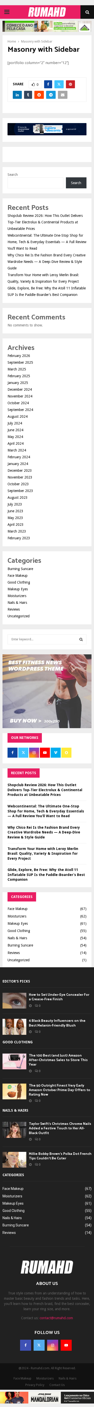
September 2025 (20, 362)
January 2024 (18, 464)
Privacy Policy (34, 1385)
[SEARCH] (81, 639)
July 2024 (15, 423)
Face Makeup (18, 576)
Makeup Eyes (18, 589)
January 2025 (18, 383)
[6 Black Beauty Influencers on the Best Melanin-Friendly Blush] (14, 1027)
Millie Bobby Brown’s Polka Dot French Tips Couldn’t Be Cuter (60, 1156)
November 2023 (20, 477)
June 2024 (15, 430)
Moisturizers (17, 596)
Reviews (14, 609)
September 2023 (20, 491)
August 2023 (18, 498)
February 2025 (19, 376)
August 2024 (18, 416)
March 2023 (17, 531)
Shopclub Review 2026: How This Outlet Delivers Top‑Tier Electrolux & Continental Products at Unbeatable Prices (45, 222)
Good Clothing (19, 582)
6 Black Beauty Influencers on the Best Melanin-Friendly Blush (57, 1023)
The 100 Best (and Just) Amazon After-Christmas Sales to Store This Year (58, 1060)
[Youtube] (66, 1345)
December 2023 (20, 470)
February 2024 (19, 457)
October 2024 (18, 403)
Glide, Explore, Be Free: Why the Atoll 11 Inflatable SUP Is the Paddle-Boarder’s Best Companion (46, 874)
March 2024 (17, 450)
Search (13, 175)
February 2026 (19, 356)
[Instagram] (52, 1345)
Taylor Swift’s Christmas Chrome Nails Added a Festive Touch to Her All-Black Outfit (60, 1128)
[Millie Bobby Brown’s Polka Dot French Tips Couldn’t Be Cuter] (14, 1160)
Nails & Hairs (17, 603)
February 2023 (19, 538)
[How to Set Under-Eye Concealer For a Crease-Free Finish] (14, 1001)
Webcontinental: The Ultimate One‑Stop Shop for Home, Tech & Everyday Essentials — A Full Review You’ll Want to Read (47, 241)
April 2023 (16, 525)
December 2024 (20, 389)
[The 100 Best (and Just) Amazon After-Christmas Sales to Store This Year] (14, 1061)
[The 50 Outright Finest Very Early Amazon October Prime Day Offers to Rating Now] (14, 1091)
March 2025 (17, 369)
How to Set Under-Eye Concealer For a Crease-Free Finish (59, 997)
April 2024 (16, 443)
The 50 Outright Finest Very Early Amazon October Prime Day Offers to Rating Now (59, 1090)
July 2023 (15, 504)
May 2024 (15, 437)
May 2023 (15, 518)
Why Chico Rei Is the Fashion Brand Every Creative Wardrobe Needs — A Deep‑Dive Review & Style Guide (46, 261)
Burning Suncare (20, 569)
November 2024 (20, 396)
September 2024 (20, 410)
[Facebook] (25, 1345)
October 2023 (18, 484)
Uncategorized (19, 616)
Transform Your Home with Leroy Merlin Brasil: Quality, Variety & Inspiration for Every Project (43, 853)
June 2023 (15, 511)
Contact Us (57, 1385)
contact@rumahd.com (56, 1318)
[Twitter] (39, 1345)
